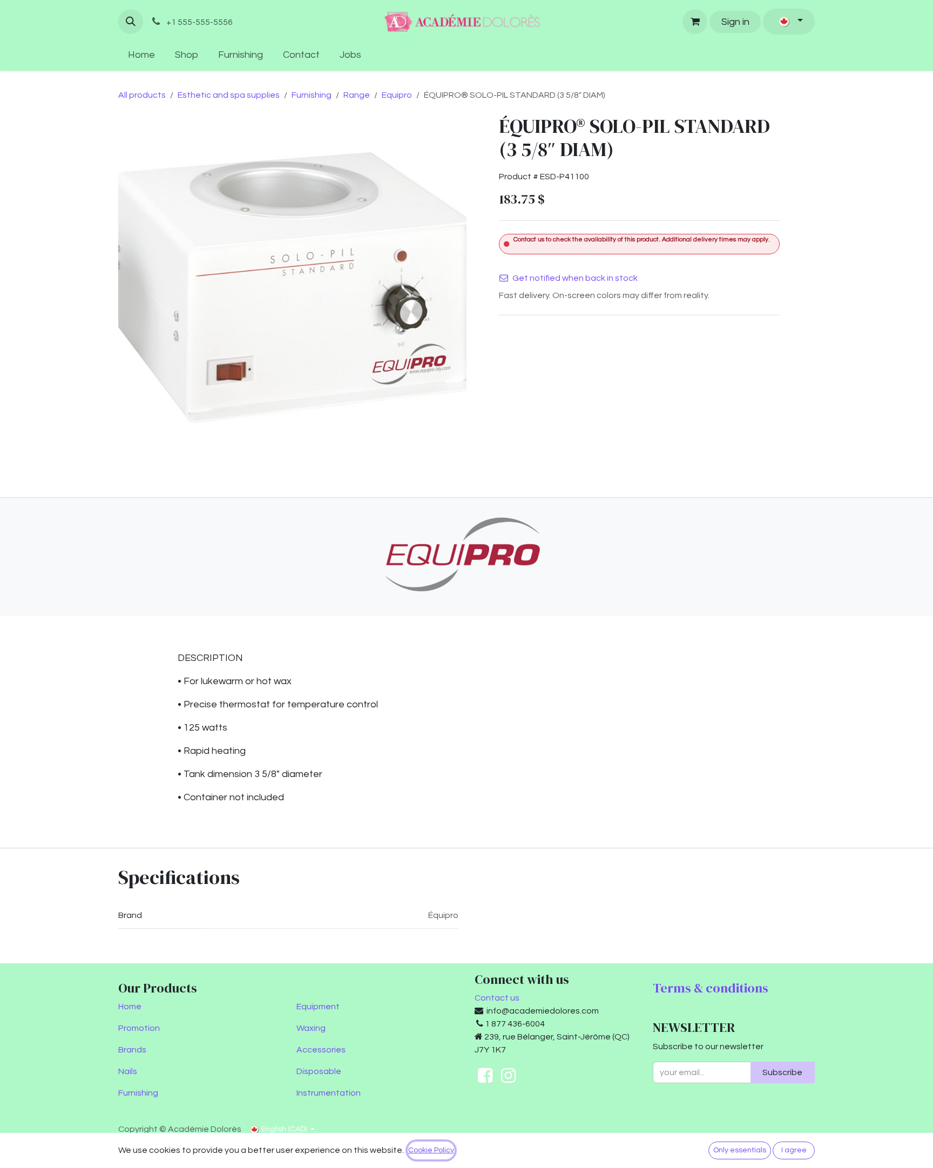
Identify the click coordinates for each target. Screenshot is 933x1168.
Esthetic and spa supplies (229, 95)
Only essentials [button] (739, 1150)
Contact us (497, 998)
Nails (127, 1071)
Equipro (397, 95)
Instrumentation (328, 1093)
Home (129, 1006)
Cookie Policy (431, 1150)
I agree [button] (794, 1150)
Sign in (735, 22)
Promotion (139, 1028)
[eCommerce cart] (694, 21)
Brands (132, 1049)
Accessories (321, 1049)
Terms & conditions (710, 988)
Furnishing (312, 95)
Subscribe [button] (782, 1072)
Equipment (318, 1006)
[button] (130, 21)
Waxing (311, 1028)
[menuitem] (141, 54)
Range (356, 95)
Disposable (318, 1071)
